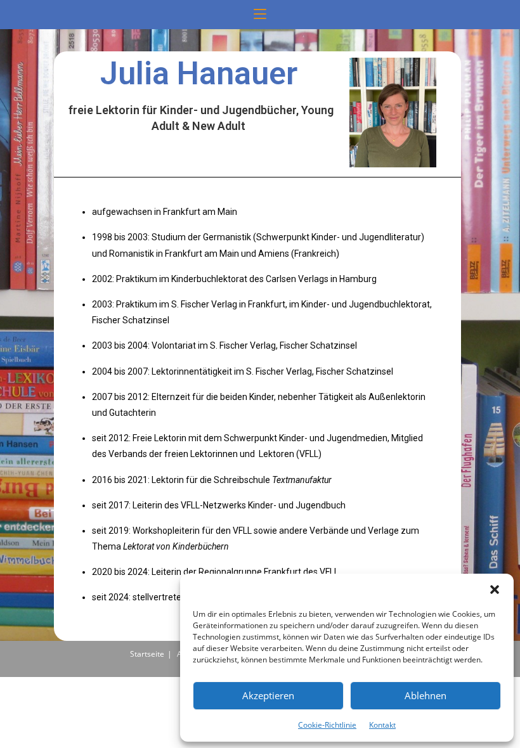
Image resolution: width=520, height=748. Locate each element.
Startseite (147, 653)
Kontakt (382, 724)
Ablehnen (425, 695)
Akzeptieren (268, 695)
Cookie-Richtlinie (327, 724)
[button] (494, 589)
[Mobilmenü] (260, 14)
